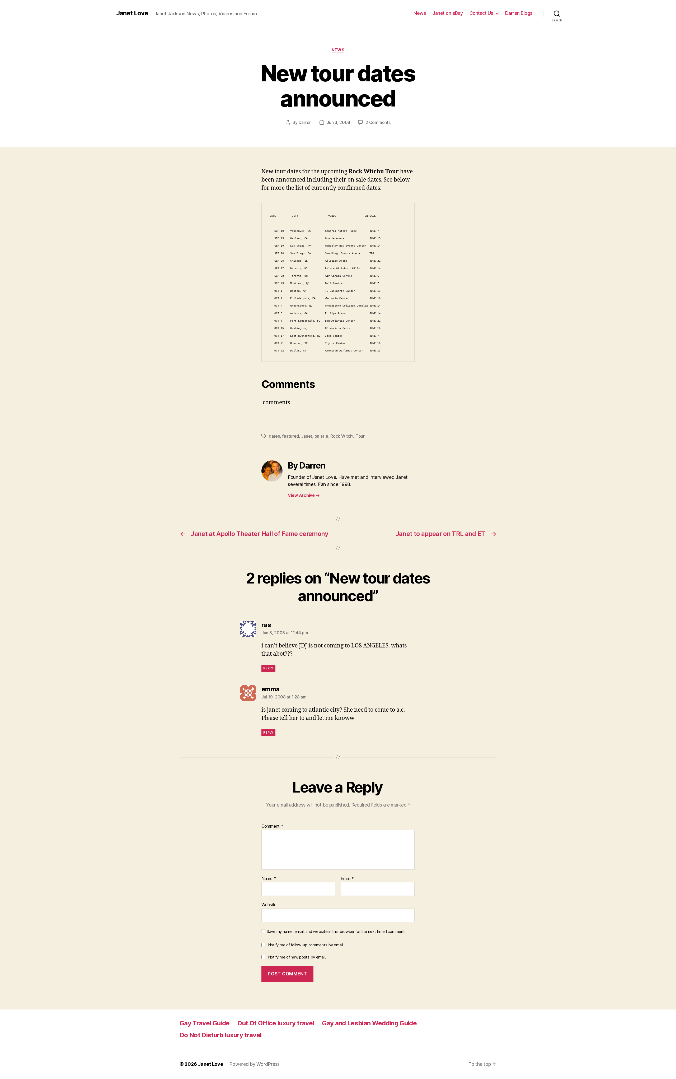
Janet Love (132, 13)
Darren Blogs (519, 13)
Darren (305, 122)
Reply (268, 668)
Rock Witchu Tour (347, 436)
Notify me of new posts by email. (297, 957)
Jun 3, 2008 (338, 122)
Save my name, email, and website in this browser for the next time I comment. (336, 931)
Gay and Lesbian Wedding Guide (369, 1023)
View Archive (304, 495)
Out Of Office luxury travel (275, 1023)
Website (268, 904)
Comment (272, 826)
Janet (306, 436)
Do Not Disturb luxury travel (220, 1035)
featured (290, 436)
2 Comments (377, 122)
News (420, 13)
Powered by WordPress (254, 1064)
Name (268, 878)
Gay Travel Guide (204, 1023)
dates (274, 436)
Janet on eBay (448, 13)
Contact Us (481, 13)
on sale (321, 436)
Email (347, 878)
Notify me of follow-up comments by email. (306, 944)
